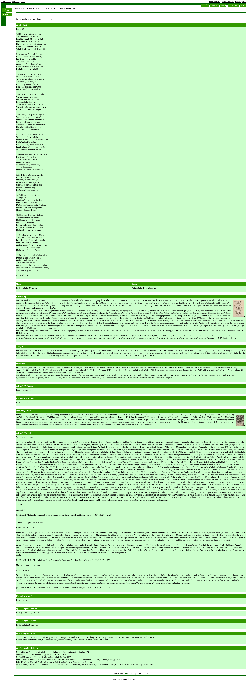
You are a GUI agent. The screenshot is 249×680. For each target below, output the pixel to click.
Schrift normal (228, 1)
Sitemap (214, 5)
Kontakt (204, 5)
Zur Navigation (18, 1)
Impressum (233, 5)
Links (223, 5)
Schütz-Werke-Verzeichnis (33, 8)
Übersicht (7, 14)
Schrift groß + (240, 1)
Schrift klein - (214, 1)
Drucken (130, 673)
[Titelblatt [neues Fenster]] (239, 315)
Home (7, 10)
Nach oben (118, 673)
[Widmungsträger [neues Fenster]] (240, 424)
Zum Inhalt (6, 1)
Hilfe (243, 5)
